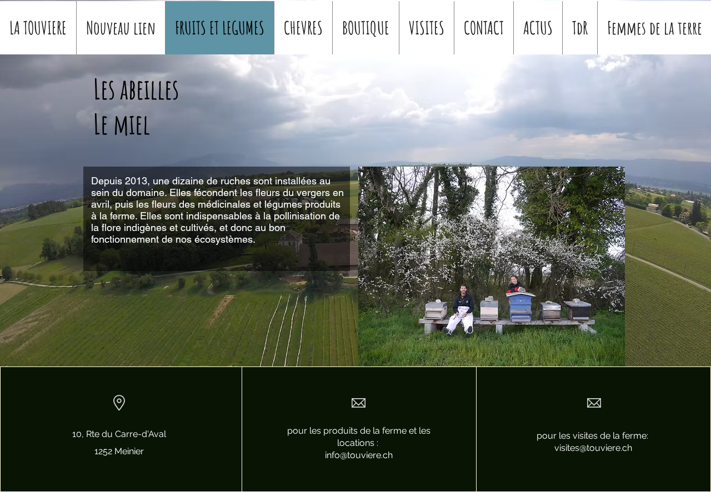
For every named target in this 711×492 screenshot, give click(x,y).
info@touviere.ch (359, 455)
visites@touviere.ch (593, 448)
